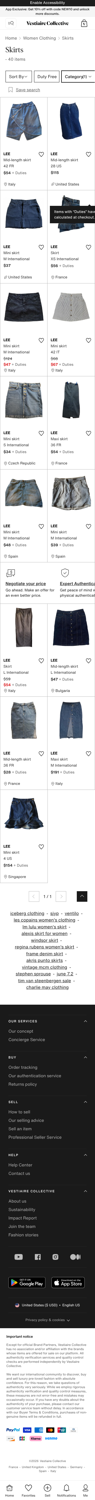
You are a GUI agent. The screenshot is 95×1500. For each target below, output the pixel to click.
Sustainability (21, 1209)
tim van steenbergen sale (44, 980)
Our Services (22, 1021)
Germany (76, 1467)
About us (17, 1201)
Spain (43, 1471)
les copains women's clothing (44, 920)
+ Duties (19, 172)
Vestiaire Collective (31, 1191)
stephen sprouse (33, 974)
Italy (53, 1471)
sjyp (54, 913)
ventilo (72, 913)
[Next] (61, 896)
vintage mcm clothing (44, 967)
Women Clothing (39, 38)
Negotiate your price (26, 583)
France (13, 1467)
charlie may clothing (47, 987)
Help (13, 1155)
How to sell (19, 1112)
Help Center (20, 1165)
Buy (12, 1057)
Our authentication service (34, 1075)
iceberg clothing (27, 913)
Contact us (19, 1173)
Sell (13, 1102)
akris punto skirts (44, 960)
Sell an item (20, 1129)
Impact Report (22, 1218)
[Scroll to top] (82, 896)
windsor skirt (44, 940)
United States (57, 1467)
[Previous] (34, 896)
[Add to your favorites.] (41, 154)
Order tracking (22, 1067)
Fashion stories (23, 1235)
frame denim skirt (44, 954)
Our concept (20, 1031)
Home (11, 38)
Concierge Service (26, 1039)
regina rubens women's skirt (44, 947)
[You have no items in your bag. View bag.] (84, 23)
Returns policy (22, 1084)
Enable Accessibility (47, 3)
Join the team (22, 1226)
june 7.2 (65, 974)
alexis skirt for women (45, 933)
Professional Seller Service (34, 1137)
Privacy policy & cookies (45, 1319)
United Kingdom (33, 1467)
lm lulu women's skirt (44, 927)
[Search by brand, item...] (10, 23)
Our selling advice (26, 1120)
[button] (84, 23)
